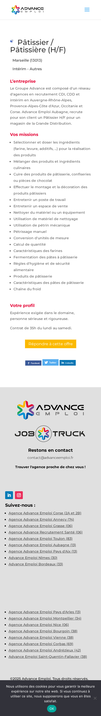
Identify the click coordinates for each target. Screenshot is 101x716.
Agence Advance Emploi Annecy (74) (41, 519)
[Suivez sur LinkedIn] (9, 495)
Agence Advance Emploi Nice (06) (39, 625)
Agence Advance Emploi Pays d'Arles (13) (45, 612)
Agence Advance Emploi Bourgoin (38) (43, 631)
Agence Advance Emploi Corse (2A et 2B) (45, 513)
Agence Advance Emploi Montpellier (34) (45, 618)
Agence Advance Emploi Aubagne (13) (42, 545)
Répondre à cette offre (50, 344)
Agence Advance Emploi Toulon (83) (41, 538)
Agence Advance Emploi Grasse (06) (41, 526)
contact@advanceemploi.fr (50, 457)
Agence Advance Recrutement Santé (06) (46, 532)
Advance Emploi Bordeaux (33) (36, 564)
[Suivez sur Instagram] (19, 495)
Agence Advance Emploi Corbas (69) (41, 644)
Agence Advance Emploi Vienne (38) (41, 637)
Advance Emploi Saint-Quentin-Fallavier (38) (48, 656)
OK (52, 709)
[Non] (94, 698)
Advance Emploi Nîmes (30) (33, 558)
